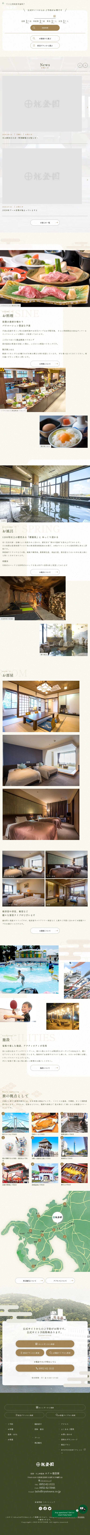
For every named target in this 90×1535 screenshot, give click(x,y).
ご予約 (10, 1424)
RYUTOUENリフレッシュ (71, 1451)
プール (37, 1437)
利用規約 (81, 1517)
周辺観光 (38, 1443)
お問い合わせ (66, 1434)
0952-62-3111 (45, 1484)
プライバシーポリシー (67, 1517)
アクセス (64, 1424)
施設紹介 (38, 1424)
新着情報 (38, 1502)
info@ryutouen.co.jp (45, 1491)
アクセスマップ (46, 1481)
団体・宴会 (39, 1429)
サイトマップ (49, 1502)
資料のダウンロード (69, 1439)
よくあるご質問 (67, 1429)
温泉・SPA (12, 1434)
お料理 (10, 1429)
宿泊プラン (65, 1444)
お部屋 (10, 1439)
